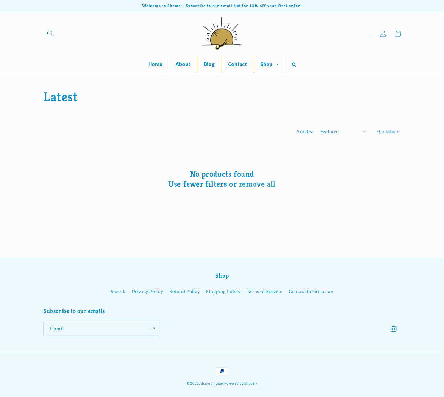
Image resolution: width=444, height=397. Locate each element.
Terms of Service (264, 291)
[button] (50, 34)
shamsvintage (212, 383)
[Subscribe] (153, 328)
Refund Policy (184, 291)
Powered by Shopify (241, 383)
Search (118, 291)
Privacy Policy (147, 291)
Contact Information (311, 291)
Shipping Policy (223, 291)
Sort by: (305, 131)
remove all (257, 184)
